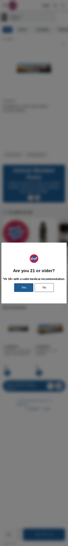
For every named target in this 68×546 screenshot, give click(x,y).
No (44, 287)
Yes (23, 287)
